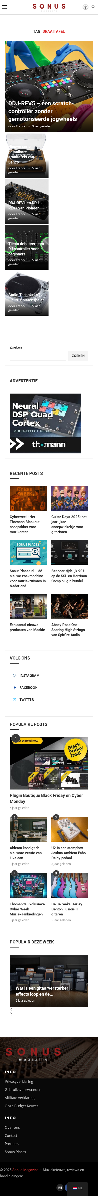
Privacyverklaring (19, 1081)
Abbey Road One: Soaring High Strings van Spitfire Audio (68, 630)
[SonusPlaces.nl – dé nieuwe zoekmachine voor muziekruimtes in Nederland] (28, 552)
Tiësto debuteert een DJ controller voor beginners (26, 249)
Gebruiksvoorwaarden (23, 1089)
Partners (12, 1143)
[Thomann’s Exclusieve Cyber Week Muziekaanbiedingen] (28, 885)
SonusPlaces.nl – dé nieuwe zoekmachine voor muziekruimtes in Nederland (28, 578)
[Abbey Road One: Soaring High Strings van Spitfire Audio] (69, 606)
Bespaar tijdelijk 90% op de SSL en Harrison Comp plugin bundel (69, 576)
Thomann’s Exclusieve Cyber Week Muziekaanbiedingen (27, 909)
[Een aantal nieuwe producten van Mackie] (28, 606)
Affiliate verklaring (19, 1098)
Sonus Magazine (25, 1170)
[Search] (93, 7)
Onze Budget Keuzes (21, 1106)
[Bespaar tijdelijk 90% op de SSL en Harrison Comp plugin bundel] (69, 552)
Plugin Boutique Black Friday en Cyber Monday (46, 798)
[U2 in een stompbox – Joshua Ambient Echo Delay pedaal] (69, 829)
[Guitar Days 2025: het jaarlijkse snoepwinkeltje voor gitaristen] (69, 498)
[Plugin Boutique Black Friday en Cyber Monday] (49, 763)
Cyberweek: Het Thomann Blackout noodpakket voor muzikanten (24, 524)
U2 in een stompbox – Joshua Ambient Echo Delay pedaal (68, 853)
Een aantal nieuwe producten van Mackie (27, 627)
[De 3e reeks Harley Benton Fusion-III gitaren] (69, 885)
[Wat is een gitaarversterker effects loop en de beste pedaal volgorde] (49, 981)
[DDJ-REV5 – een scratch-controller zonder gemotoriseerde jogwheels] (49, 86)
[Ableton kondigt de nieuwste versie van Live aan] (28, 829)
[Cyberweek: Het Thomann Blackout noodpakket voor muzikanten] (28, 498)
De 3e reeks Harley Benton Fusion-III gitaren (66, 909)
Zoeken (16, 347)
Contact (11, 1135)
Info (10, 1072)
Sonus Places (15, 1152)
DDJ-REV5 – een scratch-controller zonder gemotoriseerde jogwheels (42, 111)
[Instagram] (60, 1187)
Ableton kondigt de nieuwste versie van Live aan (26, 853)
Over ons (12, 1127)
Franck (20, 126)
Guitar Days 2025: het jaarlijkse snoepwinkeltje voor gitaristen (69, 524)
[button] (49, 1009)
